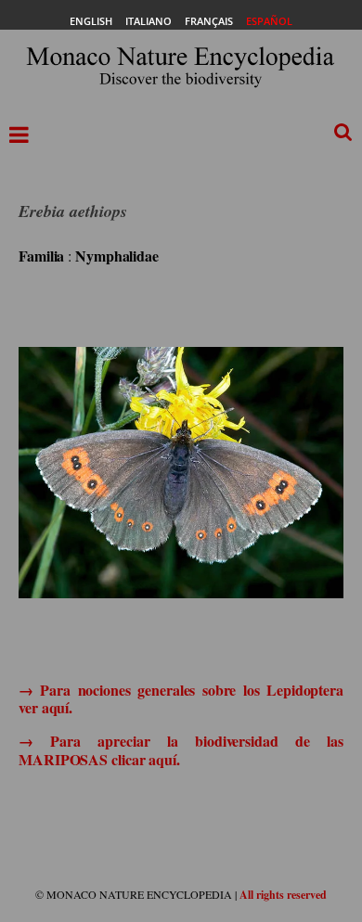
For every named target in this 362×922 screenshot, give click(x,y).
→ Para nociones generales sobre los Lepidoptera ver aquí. (181, 698)
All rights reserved (283, 895)
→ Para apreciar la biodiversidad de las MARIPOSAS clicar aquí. (181, 749)
